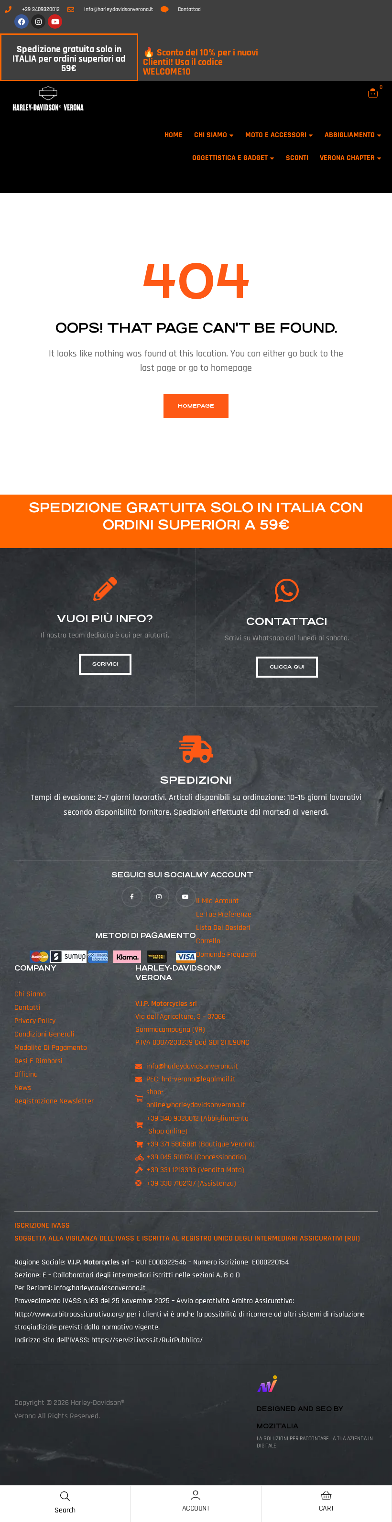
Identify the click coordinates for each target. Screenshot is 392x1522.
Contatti (27, 1008)
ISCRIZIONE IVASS (42, 1225)
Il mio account (217, 901)
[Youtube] (55, 21)
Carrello (208, 941)
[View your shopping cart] (373, 93)
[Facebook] (21, 21)
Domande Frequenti (226, 955)
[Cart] (326, 1495)
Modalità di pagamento (50, 1048)
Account (196, 1508)
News (22, 1088)
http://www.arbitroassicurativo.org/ (69, 1314)
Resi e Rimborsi (38, 1061)
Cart (326, 1508)
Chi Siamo (30, 994)
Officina (26, 1074)
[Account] (195, 1495)
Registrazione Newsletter (54, 1101)
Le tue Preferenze (223, 914)
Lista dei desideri (223, 928)
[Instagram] (38, 21)
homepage (196, 406)
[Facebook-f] (131, 896)
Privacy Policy (34, 1021)
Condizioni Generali (44, 1034)
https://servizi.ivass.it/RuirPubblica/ (147, 1340)
